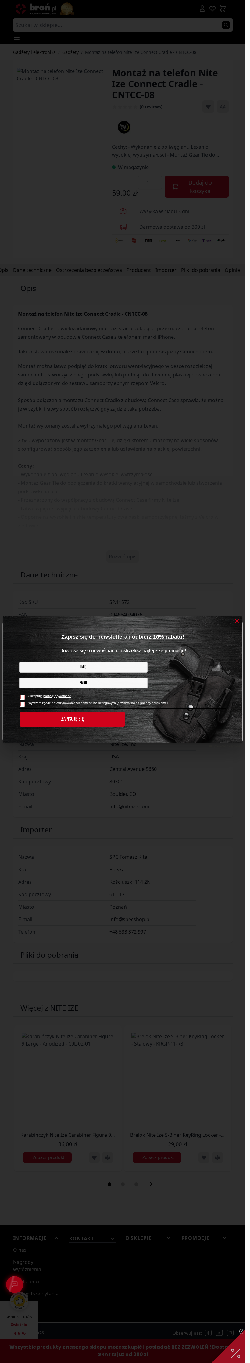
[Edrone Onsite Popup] (122, 681)
